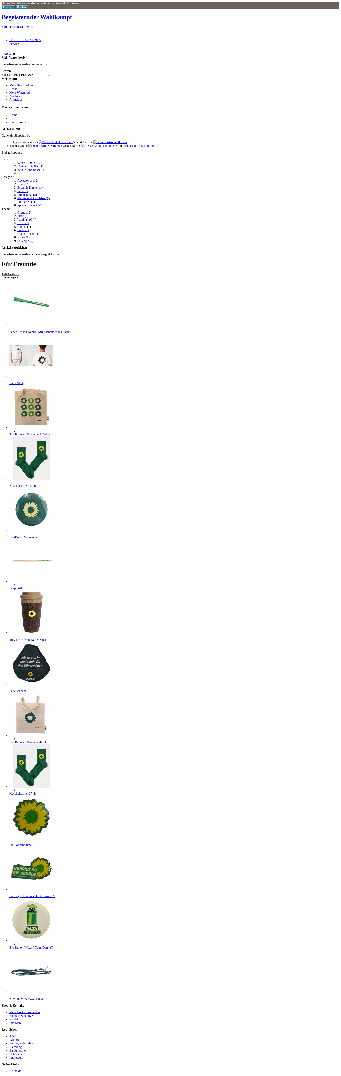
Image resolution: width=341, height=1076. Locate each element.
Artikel (13, 89)
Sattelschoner (17, 691)
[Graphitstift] (31, 581)
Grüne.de (15, 1071)
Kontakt (14, 1019)
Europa (24, 226)
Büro (22, 184)
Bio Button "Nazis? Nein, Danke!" (31, 947)
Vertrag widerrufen (21, 1043)
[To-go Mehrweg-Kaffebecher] (31, 632)
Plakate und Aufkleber (33, 198)
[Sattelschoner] (31, 683)
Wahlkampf (26, 219)
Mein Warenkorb (20, 92)
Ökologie (25, 241)
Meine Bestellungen (21, 1015)
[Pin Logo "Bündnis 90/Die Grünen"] (31, 889)
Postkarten (26, 201)
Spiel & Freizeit (29, 205)
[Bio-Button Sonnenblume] (31, 530)
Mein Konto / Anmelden (24, 1012)
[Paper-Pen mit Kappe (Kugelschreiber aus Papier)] (31, 324)
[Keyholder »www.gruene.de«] (31, 991)
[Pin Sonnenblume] (31, 837)
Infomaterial (27, 194)
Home (13, 115)
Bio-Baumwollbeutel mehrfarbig (29, 434)
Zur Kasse (15, 96)
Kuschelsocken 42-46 (23, 485)
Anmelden (15, 99)
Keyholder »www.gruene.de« (28, 998)
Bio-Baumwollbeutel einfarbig (28, 742)
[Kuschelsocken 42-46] (31, 478)
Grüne (24, 212)
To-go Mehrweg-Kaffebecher (27, 639)
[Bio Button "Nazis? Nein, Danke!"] (31, 940)
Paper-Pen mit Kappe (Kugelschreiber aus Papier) (40, 331)
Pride (22, 216)
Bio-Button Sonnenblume (25, 537)
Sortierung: (8, 273)
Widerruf (15, 1039)
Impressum (16, 1057)
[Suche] (49, 75)
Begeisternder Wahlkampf (37, 17)
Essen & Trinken (30, 187)
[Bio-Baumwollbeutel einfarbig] (31, 735)
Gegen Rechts (28, 233)
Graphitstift (16, 588)
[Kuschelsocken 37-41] (31, 786)
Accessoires (27, 180)
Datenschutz (17, 1054)
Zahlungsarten (18, 1050)
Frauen (23, 230)
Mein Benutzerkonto (22, 85)
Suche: (6, 74)
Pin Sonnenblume (20, 845)
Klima (23, 237)
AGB (12, 1036)
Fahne (23, 191)
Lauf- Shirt (16, 383)
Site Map (15, 1022)
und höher (31, 169)
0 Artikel (7, 54)
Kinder (23, 223)
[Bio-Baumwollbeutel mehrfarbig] (31, 427)
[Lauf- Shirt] (31, 376)
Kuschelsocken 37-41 (23, 793)
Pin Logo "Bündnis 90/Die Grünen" (32, 896)
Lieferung (15, 1047)
